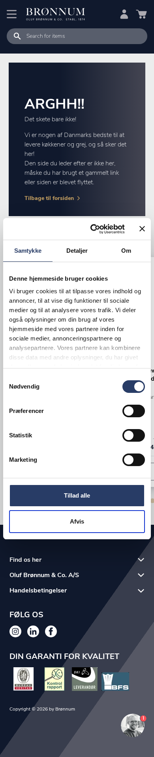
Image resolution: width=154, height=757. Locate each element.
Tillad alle (77, 495)
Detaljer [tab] (77, 250)
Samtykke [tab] (27, 250)
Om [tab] (126, 250)
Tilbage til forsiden (49, 198)
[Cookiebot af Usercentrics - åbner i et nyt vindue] (93, 229)
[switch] (133, 411)
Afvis (77, 521)
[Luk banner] (142, 228)
